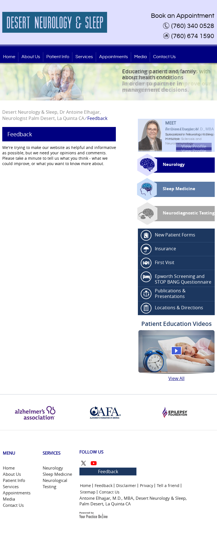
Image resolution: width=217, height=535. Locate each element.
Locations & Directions (179, 307)
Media (140, 56)
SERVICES (51, 453)
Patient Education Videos (176, 324)
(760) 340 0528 (192, 26)
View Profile (193, 146)
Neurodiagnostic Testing (188, 213)
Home (9, 56)
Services (84, 56)
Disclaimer (126, 485)
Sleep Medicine (179, 189)
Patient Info (57, 56)
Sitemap (88, 492)
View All (176, 378)
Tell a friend (168, 485)
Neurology (174, 164)
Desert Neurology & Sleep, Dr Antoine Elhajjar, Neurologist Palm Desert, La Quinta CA (51, 115)
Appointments (113, 56)
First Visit (164, 262)
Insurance (165, 248)
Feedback (108, 471)
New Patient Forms (175, 235)
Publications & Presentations (170, 293)
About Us (30, 56)
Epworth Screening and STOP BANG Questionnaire (183, 279)
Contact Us (164, 56)
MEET (189, 125)
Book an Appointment (182, 15)
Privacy (146, 485)
